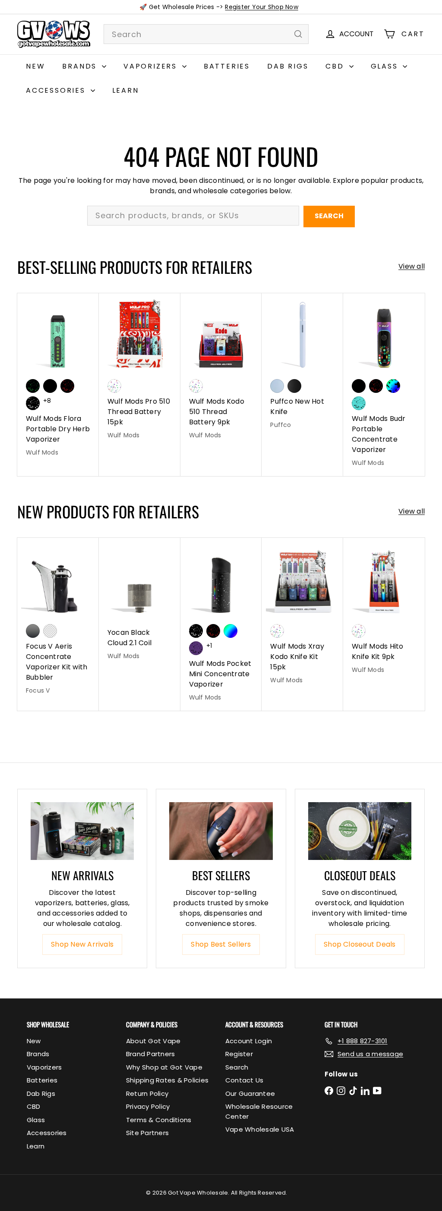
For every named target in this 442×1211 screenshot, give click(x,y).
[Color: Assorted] (114, 386)
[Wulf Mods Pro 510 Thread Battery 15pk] (139, 371)
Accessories (57, 90)
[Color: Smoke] (33, 631)
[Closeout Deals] (359, 831)
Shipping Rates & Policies (167, 1080)
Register (239, 1053)
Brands (81, 66)
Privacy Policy (148, 1106)
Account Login (248, 1040)
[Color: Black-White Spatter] (33, 403)
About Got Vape (153, 1040)
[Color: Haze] (277, 386)
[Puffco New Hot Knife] (302, 365)
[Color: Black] (50, 386)
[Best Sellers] (220, 831)
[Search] (298, 34)
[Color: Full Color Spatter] (393, 386)
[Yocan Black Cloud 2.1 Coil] (139, 603)
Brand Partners (150, 1053)
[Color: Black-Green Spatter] (33, 386)
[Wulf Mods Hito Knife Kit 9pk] (384, 610)
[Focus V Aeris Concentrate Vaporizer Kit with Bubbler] (58, 620)
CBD (336, 66)
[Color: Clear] (50, 631)
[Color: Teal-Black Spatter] (359, 403)
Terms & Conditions (158, 1119)
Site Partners (147, 1132)
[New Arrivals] (82, 831)
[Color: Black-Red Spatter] (67, 386)
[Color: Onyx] (294, 386)
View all (411, 266)
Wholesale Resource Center (259, 1111)
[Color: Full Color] (230, 631)
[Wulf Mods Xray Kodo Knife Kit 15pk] (302, 615)
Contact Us (244, 1080)
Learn (125, 90)
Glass (386, 66)
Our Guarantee (250, 1093)
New (35, 66)
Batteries (227, 66)
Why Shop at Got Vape (164, 1067)
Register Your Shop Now (261, 7)
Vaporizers (151, 66)
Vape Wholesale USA (259, 1129)
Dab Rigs (287, 66)
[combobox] (206, 34)
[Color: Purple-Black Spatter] (196, 648)
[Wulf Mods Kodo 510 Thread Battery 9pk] (221, 371)
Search (329, 216)
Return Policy (147, 1093)
